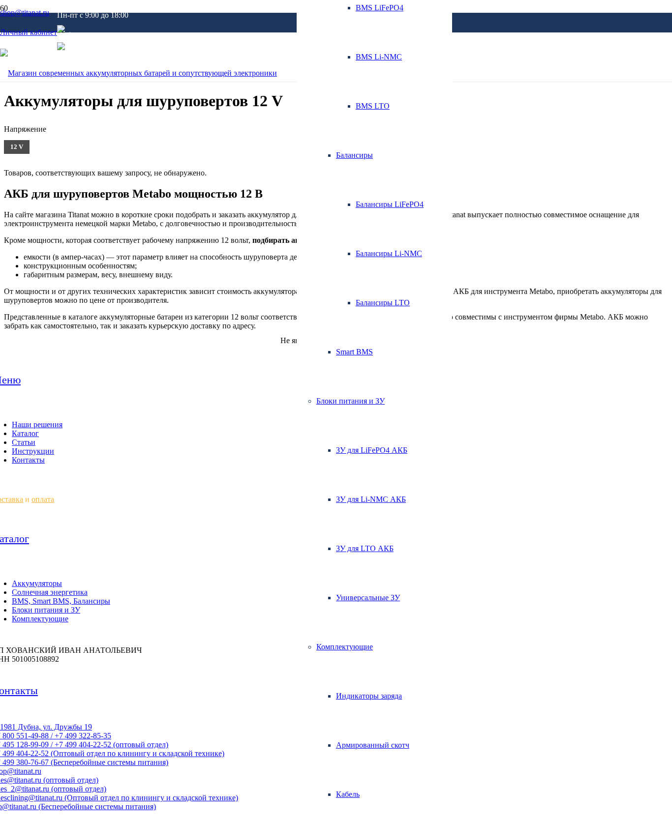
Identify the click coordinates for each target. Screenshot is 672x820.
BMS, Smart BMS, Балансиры (61, 601)
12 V (16, 146)
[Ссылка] (138, 73)
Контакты (28, 460)
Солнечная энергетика (50, 592)
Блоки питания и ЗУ (46, 610)
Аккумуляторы (37, 583)
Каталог (25, 433)
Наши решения (37, 424)
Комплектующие (40, 619)
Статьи (23, 442)
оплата (42, 499)
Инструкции (33, 451)
